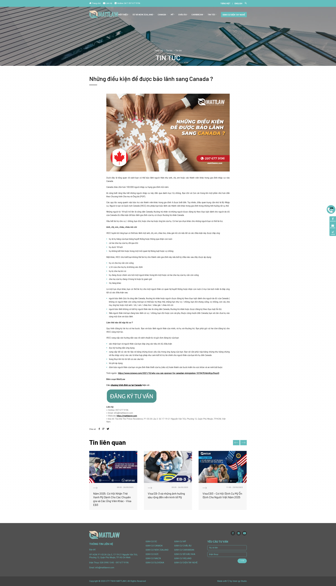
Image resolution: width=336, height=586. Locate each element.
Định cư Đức (152, 554)
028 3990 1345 (107, 562)
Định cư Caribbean (184, 550)
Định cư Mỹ (180, 541)
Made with (222, 581)
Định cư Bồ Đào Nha (184, 554)
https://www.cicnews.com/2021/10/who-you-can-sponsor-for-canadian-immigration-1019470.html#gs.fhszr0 (168, 373)
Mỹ (172, 14)
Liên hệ (109, 3)
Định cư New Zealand (157, 550)
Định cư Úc (151, 541)
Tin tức (211, 14)
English (238, 3)
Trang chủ (96, 3)
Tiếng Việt (225, 3)
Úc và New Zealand (143, 14)
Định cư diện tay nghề (234, 14)
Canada (162, 14)
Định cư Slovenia (155, 562)
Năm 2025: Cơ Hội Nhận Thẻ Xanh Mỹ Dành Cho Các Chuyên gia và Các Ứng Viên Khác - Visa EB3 (112, 499)
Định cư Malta (153, 558)
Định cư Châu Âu (182, 545)
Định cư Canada (154, 545)
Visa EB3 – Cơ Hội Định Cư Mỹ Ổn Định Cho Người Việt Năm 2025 (222, 495)
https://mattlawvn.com (127, 416)
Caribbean (197, 14)
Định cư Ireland (182, 558)
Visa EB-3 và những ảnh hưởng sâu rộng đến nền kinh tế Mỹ (166, 495)
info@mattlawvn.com (104, 567)
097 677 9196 (134, 3)
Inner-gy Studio (240, 581)
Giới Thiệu (123, 14)
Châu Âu (182, 14)
